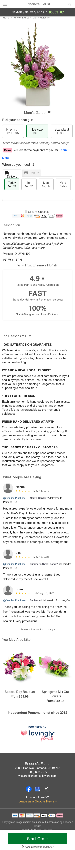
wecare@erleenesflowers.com (37, 776)
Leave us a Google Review (37, 801)
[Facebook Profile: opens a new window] (29, 789)
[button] (66, 841)
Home (6, 17)
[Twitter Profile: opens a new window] (46, 789)
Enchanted (36, 600)
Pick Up (34, 173)
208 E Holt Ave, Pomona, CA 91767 (37, 768)
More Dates (63, 184)
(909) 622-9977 (37, 772)
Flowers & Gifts (21, 17)
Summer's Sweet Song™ (44, 564)
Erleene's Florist (37, 4)
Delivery (12, 175)
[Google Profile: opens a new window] (37, 789)
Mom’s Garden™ (39, 498)
